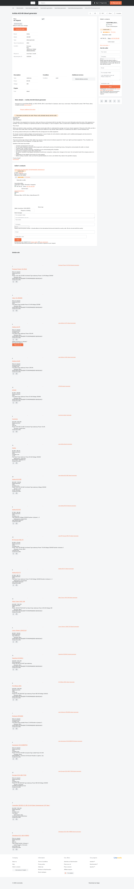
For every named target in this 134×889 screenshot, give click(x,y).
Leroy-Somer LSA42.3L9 (19, 630)
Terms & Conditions (43, 861)
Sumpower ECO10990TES (19, 745)
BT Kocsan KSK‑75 (17, 540)
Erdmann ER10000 (17, 716)
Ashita (28, 34)
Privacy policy (41, 864)
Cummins (15, 419)
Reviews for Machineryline (44, 869)
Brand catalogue (42, 872)
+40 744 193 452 (30, 186)
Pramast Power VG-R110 (19, 269)
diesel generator (31, 40)
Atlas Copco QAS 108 (18, 601)
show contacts (27, 105)
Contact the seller (20, 29)
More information (104, 45)
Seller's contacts (16, 866)
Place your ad (17, 344)
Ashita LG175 (16, 327)
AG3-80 (28, 37)
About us (14, 861)
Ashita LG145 (16, 361)
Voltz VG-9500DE (17, 298)
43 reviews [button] (27, 177)
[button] (90, 13)
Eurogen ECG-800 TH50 (19, 775)
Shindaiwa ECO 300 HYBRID (20, 835)
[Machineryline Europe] (20, 2)
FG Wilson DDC (16, 686)
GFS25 (14, 390)
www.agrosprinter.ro (19, 190)
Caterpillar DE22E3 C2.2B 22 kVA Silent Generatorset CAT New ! (31, 805)
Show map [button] (40, 207)
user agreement (44, 242)
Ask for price (19, 23)
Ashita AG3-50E (16, 479)
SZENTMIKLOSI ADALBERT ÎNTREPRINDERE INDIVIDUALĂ (30, 169)
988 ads (21, 172)
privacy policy (34, 242)
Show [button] (24, 186)
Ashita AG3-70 (16, 572)
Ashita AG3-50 (16, 509)
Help (13, 864)
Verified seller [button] (21, 171)
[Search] (40, 3)
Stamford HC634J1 (17, 658)
